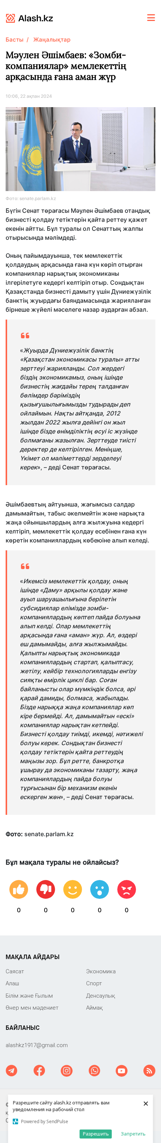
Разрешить (96, 1133)
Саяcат (15, 971)
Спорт (94, 983)
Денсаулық (100, 995)
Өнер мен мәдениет (32, 1007)
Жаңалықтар (51, 39)
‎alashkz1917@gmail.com (37, 1045)
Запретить (133, 1133)
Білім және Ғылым (29, 995)
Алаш (12, 983)
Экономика (101, 971)
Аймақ (94, 1007)
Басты (15, 39)
